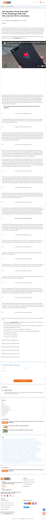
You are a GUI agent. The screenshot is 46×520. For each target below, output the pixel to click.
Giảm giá (30, 444)
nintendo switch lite (6, 453)
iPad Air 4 (25, 446)
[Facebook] (1, 495)
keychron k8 (26, 448)
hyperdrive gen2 (18, 446)
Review (22, 457)
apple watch (19, 439)
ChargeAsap (29, 441)
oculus (13, 453)
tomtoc (27, 460)
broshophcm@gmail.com (7, 489)
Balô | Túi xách (4, 406)
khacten (32, 448)
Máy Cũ (3, 415)
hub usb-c (41, 444)
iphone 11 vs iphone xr (6, 448)
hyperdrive (11, 446)
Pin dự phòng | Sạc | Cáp (6, 409)
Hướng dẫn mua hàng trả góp (28, 482)
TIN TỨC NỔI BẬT (5, 419)
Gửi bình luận (23, 380)
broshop (23, 441)
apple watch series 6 (28, 439)
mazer (14, 451)
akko (10, 439)
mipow (19, 451)
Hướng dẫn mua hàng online (28, 479)
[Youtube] (4, 495)
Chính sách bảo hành (5, 500)
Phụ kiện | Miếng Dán (6, 408)
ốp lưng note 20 (5, 455)
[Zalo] (13, 495)
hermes (35, 444)
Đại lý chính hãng (12, 444)
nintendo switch (36, 451)
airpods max (4, 439)
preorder (14, 457)
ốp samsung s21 (32, 455)
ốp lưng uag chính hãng (22, 455)
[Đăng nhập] (37, 2)
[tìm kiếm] (33, 2)
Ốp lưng (3, 404)
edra (26, 444)
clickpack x (4, 444)
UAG (2, 402)
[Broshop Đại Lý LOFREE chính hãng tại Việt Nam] (5, 427)
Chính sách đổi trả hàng (5, 507)
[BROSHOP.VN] (7, 3)
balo (35, 439)
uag (3, 462)
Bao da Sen (13, 441)
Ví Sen (25, 462)
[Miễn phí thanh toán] (34, 503)
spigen (37, 457)
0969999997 (4, 486)
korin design (4, 451)
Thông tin (25, 478)
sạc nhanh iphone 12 (30, 457)
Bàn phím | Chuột (5, 411)
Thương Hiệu (4, 413)
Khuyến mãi (38, 448)
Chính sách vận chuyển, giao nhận (7, 505)
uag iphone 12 (8, 462)
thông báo (22, 460)
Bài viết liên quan (5, 467)
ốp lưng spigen (13, 455)
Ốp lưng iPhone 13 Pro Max (31, 453)
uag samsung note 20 (17, 462)
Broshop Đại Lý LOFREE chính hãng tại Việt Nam (18, 425)
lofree (10, 451)
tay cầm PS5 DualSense (13, 460)
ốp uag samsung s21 (6, 457)
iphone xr (14, 448)
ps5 (18, 457)
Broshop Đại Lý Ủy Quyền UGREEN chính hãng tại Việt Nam (21, 430)
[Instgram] (10, 495)
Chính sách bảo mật (4, 509)
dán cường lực (20, 444)
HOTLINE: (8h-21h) (7, 513)
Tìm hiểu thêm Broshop (27, 484)
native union (28, 451)
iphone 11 (35, 446)
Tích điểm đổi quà (26, 486)
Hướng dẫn (4, 446)
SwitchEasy (4, 460)
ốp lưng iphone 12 (20, 453)
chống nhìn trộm (37, 441)
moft (23, 451)
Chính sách (3, 499)
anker (14, 439)
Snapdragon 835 (14, 322)
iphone (30, 446)
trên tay (32, 460)
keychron (20, 448)
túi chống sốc (39, 460)
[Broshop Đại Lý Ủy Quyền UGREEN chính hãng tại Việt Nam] (5, 431)
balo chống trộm (5, 441)
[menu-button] (2, 3)
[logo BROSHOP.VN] (12, 479)
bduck (18, 441)
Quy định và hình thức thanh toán (7, 502)
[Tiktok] (7, 495)
